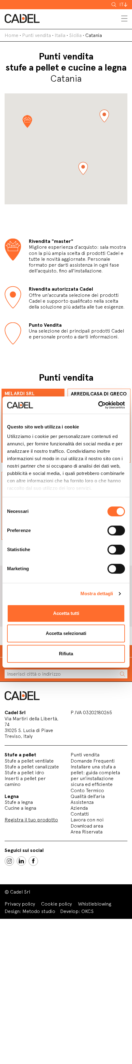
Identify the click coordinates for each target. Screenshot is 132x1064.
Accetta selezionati (66, 633)
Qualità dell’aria (88, 796)
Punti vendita (36, 35)
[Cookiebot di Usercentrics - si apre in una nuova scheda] (98, 405)
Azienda (79, 808)
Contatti (80, 814)
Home (11, 35)
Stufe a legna (19, 802)
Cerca (114, 4)
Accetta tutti (66, 613)
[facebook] (33, 861)
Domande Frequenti (93, 761)
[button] (104, 116)
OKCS (87, 911)
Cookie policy (56, 904)
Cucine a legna (20, 808)
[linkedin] (21, 861)
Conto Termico (87, 790)
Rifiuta (66, 653)
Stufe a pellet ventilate (29, 761)
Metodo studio (38, 911)
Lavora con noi (87, 820)
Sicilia (75, 35)
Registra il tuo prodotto (31, 820)
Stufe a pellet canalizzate (32, 767)
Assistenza (82, 802)
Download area (87, 826)
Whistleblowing (94, 904)
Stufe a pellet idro (24, 772)
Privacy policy (20, 904)
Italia (60, 35)
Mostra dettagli (96, 593)
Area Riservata (87, 832)
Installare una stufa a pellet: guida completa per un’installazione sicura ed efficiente (95, 776)
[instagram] (9, 861)
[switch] (116, 530)
